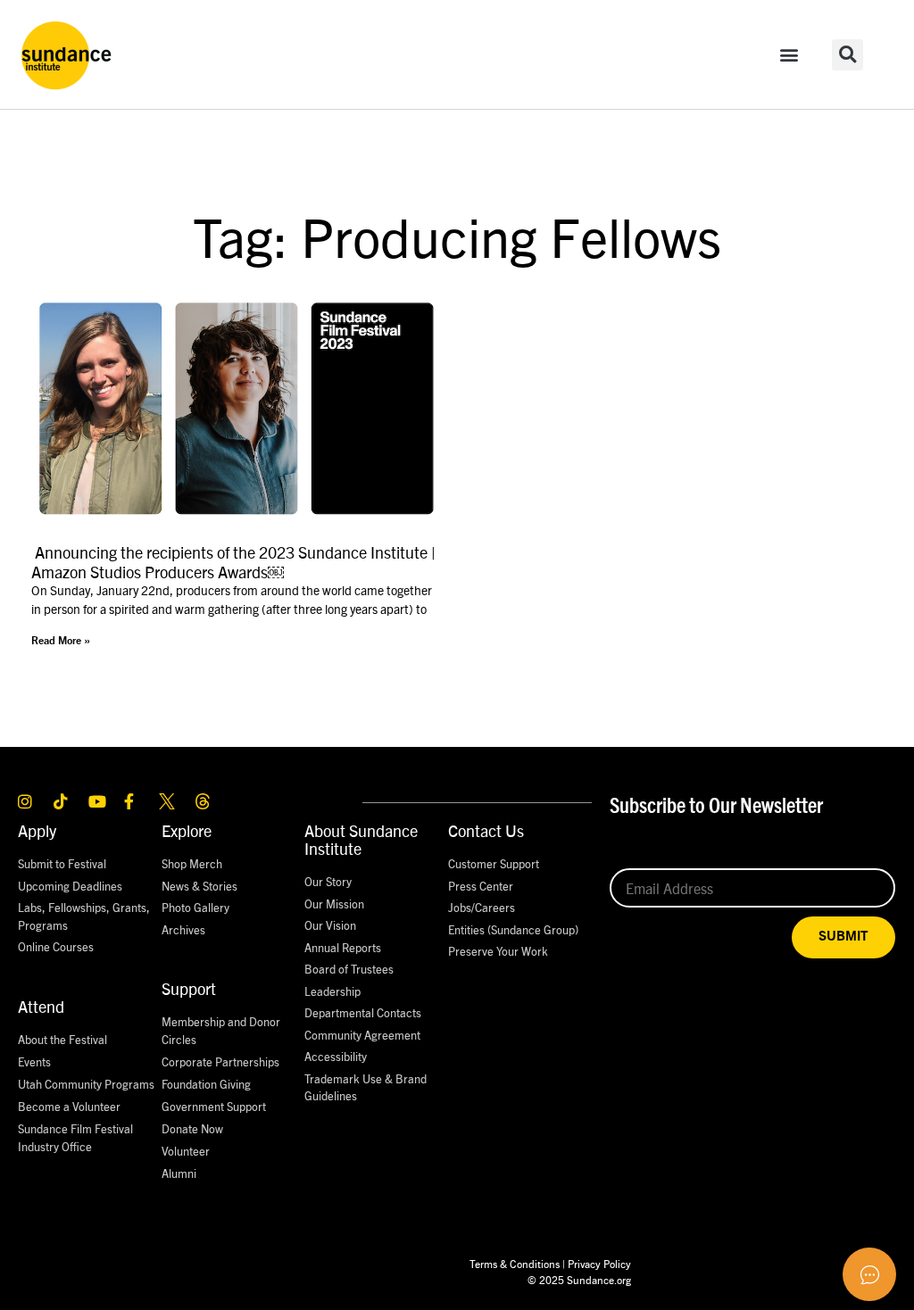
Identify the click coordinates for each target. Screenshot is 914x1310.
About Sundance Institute (361, 839)
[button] (789, 55)
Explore (187, 830)
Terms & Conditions (514, 1263)
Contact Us (486, 830)
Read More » (60, 640)
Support (189, 988)
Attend (41, 1006)
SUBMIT (843, 936)
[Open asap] (869, 1274)
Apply (37, 830)
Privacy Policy (599, 1263)
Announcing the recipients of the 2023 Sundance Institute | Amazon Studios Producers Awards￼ (233, 562)
